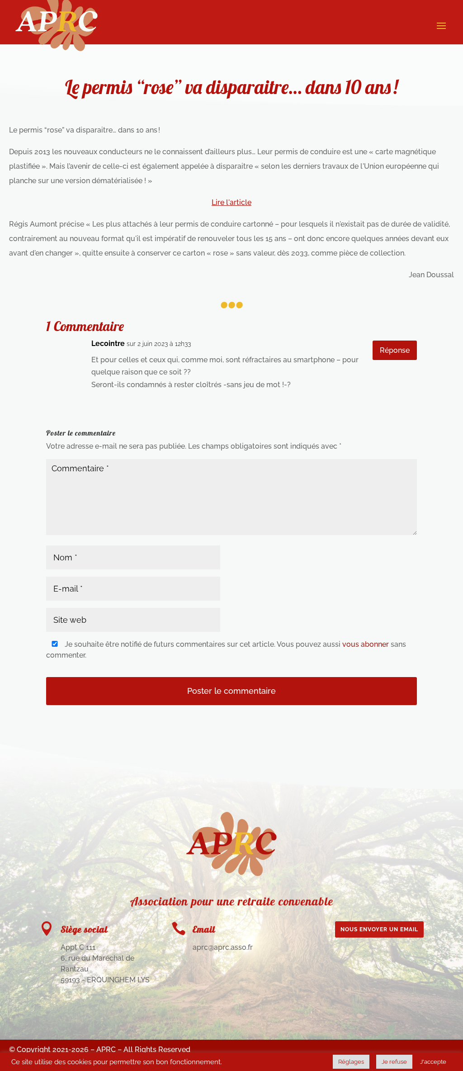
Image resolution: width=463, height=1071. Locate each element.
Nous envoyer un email (379, 929)
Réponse (395, 350)
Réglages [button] (351, 1061)
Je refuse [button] (394, 1061)
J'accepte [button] (433, 1061)
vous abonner (365, 644)
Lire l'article (231, 202)
